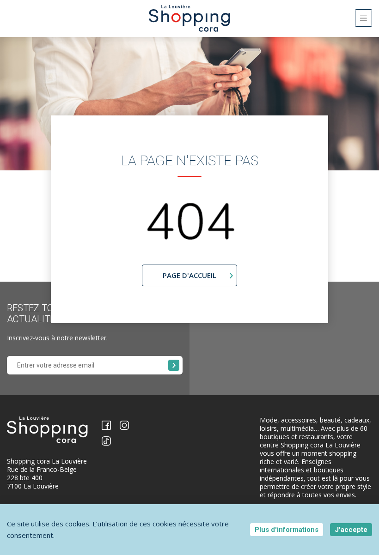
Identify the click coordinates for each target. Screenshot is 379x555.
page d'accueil (189, 275)
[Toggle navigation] (363, 18)
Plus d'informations (286, 529)
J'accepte (351, 529)
